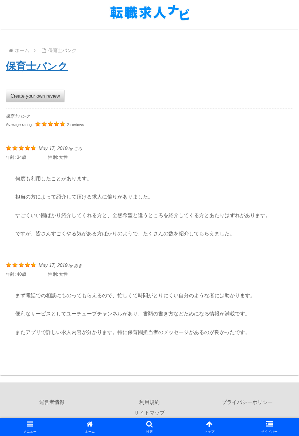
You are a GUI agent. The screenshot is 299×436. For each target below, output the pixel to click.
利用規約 (149, 402)
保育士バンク (37, 66)
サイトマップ (149, 413)
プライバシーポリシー (247, 402)
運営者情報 (52, 402)
